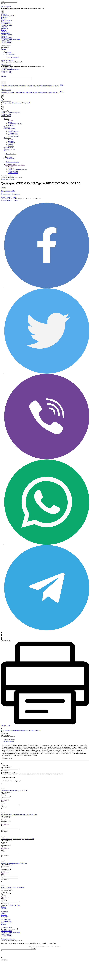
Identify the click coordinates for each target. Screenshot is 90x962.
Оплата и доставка (13, 131)
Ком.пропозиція (5, 725)
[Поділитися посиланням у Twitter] (46, 331)
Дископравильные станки (10, 200)
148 (15, 905)
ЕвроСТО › (31, 946)
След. (18, 905)
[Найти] (2, 12)
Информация (5, 916)
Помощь (3, 924)
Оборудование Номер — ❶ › (45, 946)
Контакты (4, 915)
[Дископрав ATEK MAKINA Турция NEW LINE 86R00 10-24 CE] (21, 730)
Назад (11, 120)
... (13, 905)
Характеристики (9, 741)
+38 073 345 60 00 (6, 42)
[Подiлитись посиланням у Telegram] (46, 588)
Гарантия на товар (6, 923)
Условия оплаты (5, 919)
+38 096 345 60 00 (6, 38)
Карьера (3, 913)
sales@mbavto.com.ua (8, 60)
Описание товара (9, 739)
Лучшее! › (58, 946)
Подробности (5, 800)
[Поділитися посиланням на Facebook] (46, 245)
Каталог (10, 122)
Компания (11, 141)
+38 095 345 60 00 (6, 41)
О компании (4, 911)
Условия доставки (6, 921)
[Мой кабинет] (1, 97)
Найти (3, 3)
